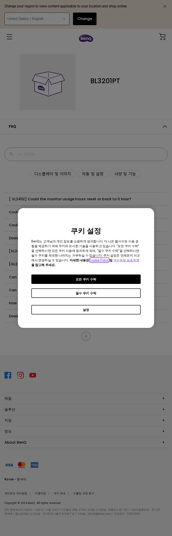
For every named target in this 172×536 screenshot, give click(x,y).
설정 (86, 309)
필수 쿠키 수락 (86, 293)
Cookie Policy (99, 260)
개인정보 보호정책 (126, 260)
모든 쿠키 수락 (86, 279)
